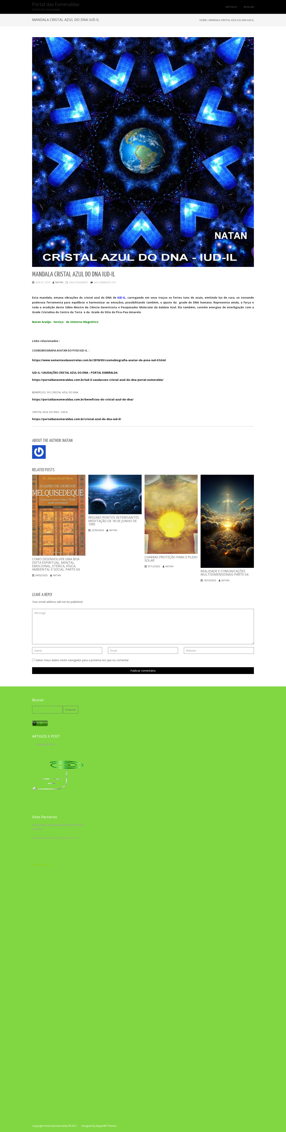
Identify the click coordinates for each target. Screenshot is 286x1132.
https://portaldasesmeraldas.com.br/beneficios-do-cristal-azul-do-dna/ (82, 399)
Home (203, 20)
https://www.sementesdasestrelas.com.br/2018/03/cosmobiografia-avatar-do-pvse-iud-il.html (99, 360)
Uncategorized (78, 282)
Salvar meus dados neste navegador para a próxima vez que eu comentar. (82, 660)
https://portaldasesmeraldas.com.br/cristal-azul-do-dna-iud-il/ (76, 419)
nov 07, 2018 (42, 282)
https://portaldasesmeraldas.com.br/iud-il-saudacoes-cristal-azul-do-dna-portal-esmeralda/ (97, 380)
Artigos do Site (45, 744)
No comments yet (105, 282)
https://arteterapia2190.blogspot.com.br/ (55, 838)
